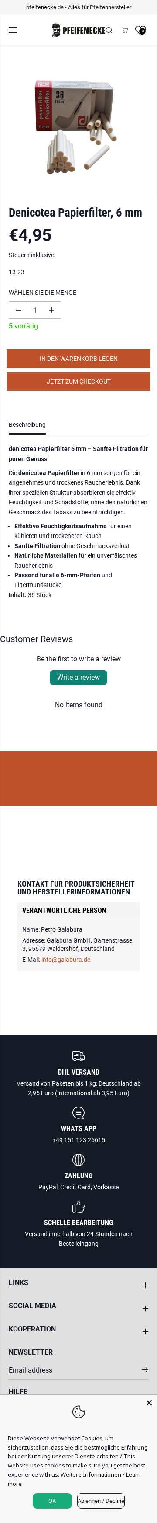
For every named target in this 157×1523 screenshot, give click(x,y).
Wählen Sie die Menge (42, 292)
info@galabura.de (65, 959)
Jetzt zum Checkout (79, 381)
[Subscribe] (145, 1371)
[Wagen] (125, 30)
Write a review (78, 677)
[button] (14, 30)
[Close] (149, 1402)
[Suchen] (109, 30)
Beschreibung (27, 424)
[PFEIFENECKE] (78, 30)
